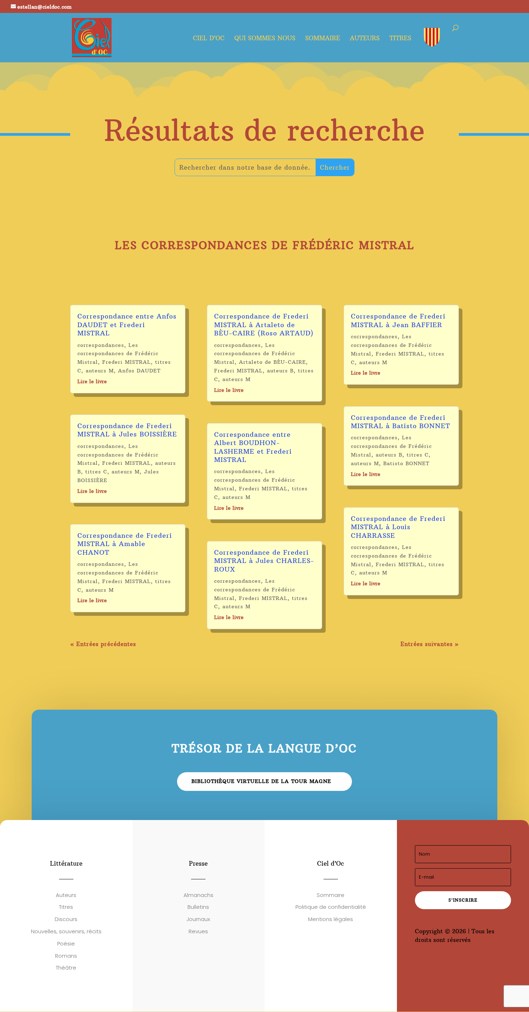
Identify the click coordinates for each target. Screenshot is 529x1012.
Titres (400, 39)
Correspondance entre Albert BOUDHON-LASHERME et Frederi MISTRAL (253, 447)
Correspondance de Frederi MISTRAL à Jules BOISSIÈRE (127, 430)
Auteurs (365, 39)
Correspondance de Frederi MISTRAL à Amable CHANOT (124, 544)
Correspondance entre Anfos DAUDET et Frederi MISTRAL (127, 324)
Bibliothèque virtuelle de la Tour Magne (261, 781)
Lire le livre (92, 381)
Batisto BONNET (406, 463)
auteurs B (280, 370)
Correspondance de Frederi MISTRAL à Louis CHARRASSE (398, 527)
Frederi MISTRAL (126, 362)
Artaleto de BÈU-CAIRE (272, 362)
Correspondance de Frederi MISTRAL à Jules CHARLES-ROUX (264, 560)
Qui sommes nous (264, 39)
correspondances (100, 345)
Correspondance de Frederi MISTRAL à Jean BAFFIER (398, 320)
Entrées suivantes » (430, 644)
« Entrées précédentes (103, 644)
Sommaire (322, 39)
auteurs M (100, 370)
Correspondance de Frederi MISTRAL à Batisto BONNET (400, 421)
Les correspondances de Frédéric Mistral (117, 354)
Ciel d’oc (209, 39)
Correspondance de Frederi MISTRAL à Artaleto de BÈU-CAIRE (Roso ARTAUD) (263, 324)
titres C (96, 471)
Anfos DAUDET (139, 370)
